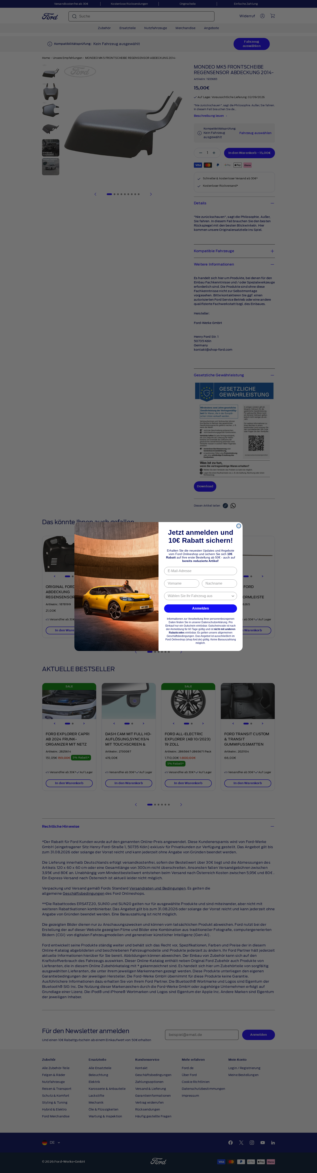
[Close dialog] (239, 526)
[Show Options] (233, 596)
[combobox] (199, 596)
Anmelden (200, 608)
